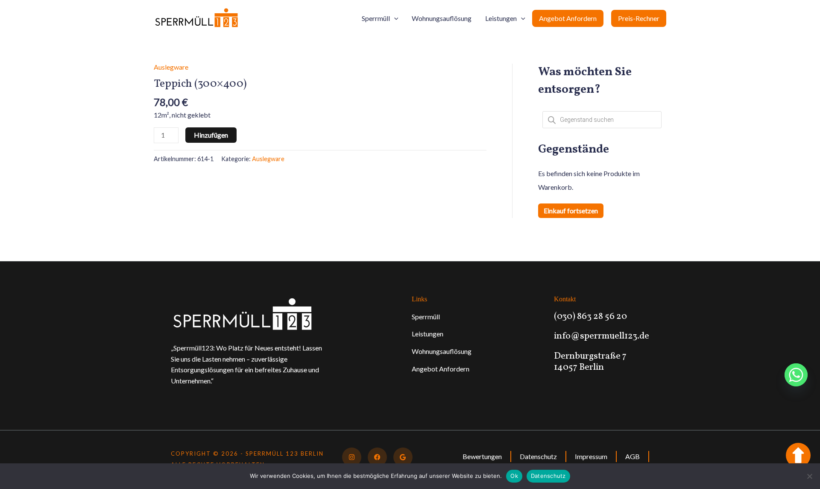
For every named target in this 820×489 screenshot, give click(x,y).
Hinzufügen (211, 135)
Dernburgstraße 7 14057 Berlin (590, 362)
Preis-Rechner (638, 18)
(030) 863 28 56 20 (590, 316)
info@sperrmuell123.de (601, 336)
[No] (809, 476)
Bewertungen (482, 456)
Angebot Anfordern (568, 18)
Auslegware (171, 67)
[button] (394, 18)
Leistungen (501, 18)
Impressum (591, 456)
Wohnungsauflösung (442, 18)
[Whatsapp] (796, 374)
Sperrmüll (376, 18)
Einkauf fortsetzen (571, 210)
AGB (632, 456)
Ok (514, 475)
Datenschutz (538, 456)
